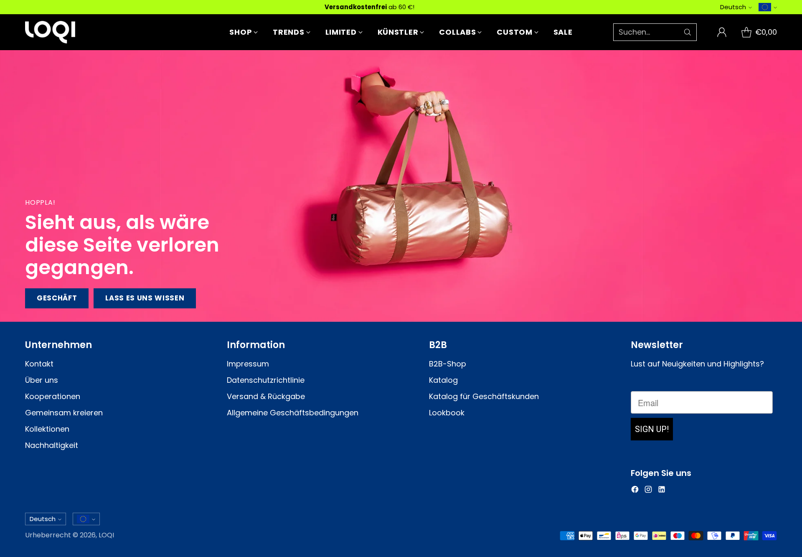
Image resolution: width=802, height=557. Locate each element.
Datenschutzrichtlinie (266, 380)
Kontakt (39, 364)
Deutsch (733, 7)
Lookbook (446, 412)
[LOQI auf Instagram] (648, 490)
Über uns (41, 380)
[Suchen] (687, 32)
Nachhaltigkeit (51, 445)
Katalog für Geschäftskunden (484, 396)
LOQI (106, 535)
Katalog (443, 380)
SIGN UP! (652, 429)
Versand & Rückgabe (266, 396)
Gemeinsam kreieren (64, 412)
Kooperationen (52, 396)
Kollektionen (47, 429)
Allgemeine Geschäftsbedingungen (292, 412)
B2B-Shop (447, 364)
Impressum (248, 364)
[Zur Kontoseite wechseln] (722, 32)
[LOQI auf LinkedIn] (662, 490)
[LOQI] (50, 32)
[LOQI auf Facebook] (635, 490)
